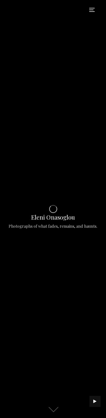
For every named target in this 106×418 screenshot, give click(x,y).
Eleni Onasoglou (53, 217)
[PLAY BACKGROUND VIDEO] (95, 401)
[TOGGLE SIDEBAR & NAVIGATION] (94, 9)
